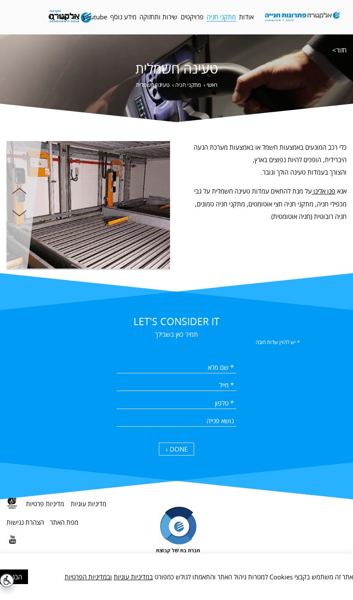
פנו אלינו (323, 191)
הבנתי (14, 576)
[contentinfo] (176, 539)
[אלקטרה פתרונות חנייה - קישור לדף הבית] (303, 17)
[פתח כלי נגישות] (7, 581)
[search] (52, 17)
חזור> (339, 50)
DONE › (177, 449)
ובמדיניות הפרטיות (88, 576)
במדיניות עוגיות (133, 576)
